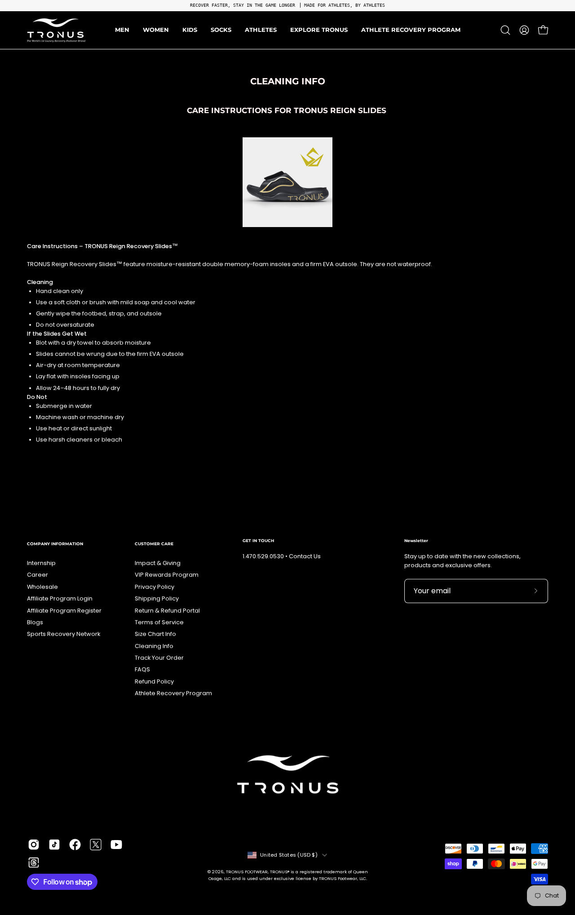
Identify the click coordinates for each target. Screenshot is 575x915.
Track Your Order (159, 657)
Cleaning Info (154, 646)
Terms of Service (159, 622)
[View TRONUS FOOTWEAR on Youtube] (116, 844)
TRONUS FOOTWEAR (247, 872)
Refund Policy (154, 681)
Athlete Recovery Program (173, 693)
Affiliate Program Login (60, 598)
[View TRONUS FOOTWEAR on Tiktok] (54, 844)
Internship (41, 563)
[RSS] (33, 862)
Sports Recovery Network (63, 634)
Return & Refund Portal (167, 610)
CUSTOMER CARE (154, 543)
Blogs (35, 622)
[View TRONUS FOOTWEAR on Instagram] (33, 844)
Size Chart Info (155, 634)
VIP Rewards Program (167, 574)
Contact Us (305, 556)
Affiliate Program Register (64, 610)
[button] (260, 30)
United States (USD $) (289, 854)
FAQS (142, 669)
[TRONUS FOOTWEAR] (56, 30)
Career (37, 574)
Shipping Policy (157, 598)
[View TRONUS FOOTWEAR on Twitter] (95, 844)
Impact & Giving (158, 563)
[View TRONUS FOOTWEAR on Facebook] (75, 844)
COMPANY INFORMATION (55, 543)
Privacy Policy (154, 587)
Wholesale (42, 587)
